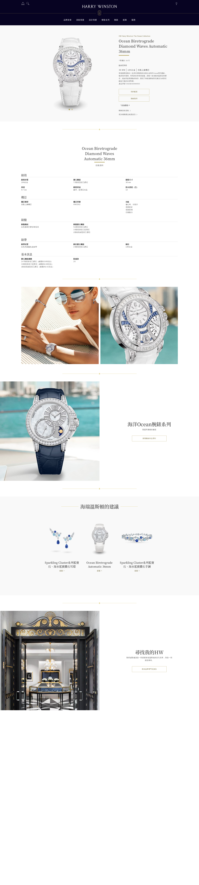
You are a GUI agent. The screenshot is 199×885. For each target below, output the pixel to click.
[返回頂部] (195, 881)
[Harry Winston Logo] (99, 13)
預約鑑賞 (134, 92)
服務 (134, 20)
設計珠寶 (93, 20)
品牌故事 (68, 20)
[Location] (176, 3)
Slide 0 (69, 109)
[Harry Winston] (99, 7)
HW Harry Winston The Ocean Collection (134, 36)
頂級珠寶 (80, 20)
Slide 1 (72, 109)
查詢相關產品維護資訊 (127, 114)
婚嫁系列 (106, 20)
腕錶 (116, 20)
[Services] (23, 4)
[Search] (28, 4)
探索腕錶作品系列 (149, 438)
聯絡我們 (134, 99)
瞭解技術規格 (124, 110)
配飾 (125, 20)
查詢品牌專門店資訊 (149, 669)
